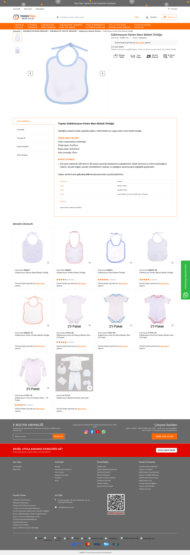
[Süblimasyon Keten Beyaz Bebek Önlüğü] (157, 247)
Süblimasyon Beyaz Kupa (148, 478)
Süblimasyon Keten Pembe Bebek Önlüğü (32, 335)
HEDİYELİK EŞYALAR (19, 26)
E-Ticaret (87, 552)
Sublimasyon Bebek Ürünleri (90, 31)
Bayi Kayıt (28, 9)
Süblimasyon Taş (145, 480)
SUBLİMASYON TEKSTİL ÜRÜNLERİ (63, 31)
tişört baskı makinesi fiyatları (71, 207)
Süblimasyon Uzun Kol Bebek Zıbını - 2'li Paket (31, 399)
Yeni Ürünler (59, 472)
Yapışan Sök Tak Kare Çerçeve (24, 505)
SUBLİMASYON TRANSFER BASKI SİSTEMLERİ (70, 26)
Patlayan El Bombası (21, 503)
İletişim (57, 467)
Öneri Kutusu (22, 155)
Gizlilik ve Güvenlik (104, 480)
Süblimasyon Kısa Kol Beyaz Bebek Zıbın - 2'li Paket (74, 336)
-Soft (81, 552)
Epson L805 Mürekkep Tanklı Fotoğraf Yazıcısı (30, 514)
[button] (30, 73)
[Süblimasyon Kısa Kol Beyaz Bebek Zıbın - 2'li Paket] (74, 310)
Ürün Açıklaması (23, 121)
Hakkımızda (101, 467)
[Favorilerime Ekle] (48, 262)
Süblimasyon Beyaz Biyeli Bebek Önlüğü (31, 272)
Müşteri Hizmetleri (62, 475)
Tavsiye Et (21, 138)
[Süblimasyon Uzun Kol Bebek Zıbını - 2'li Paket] (33, 373)
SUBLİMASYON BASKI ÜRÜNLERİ (48, 26)
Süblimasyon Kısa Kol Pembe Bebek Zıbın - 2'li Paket (157, 336)
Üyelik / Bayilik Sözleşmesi (107, 469)
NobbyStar (143, 38)
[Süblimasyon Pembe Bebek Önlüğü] (74, 247)
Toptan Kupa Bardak (146, 486)
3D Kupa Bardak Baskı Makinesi (25, 519)
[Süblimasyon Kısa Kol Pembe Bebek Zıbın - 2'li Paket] (157, 310)
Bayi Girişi (16, 469)
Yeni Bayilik (17, 467)
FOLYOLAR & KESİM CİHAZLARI (142, 26)
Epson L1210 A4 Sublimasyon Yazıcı (26, 517)
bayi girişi (140, 43)
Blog (56, 480)
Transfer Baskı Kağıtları (147, 483)
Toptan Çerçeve (145, 489)
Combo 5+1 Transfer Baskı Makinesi (26, 508)
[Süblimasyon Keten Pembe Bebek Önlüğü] (33, 310)
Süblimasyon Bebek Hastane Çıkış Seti (72, 398)
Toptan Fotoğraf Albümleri (149, 475)
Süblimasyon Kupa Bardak (149, 472)
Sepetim (58, 478)
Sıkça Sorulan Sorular (105, 486)
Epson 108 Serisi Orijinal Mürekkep (26, 528)
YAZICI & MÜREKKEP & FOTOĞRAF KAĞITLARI (95, 26)
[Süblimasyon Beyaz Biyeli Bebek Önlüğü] (33, 247)
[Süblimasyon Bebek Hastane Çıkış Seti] (74, 373)
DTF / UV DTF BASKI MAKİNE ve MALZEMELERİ (119, 26)
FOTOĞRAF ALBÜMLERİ (32, 26)
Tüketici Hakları (102, 483)
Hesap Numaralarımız (63, 469)
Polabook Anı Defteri (21, 525)
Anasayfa (16, 9)
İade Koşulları (22, 146)
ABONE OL (58, 436)
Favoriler (174, 9)
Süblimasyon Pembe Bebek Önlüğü (70, 272)
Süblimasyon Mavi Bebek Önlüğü (111, 272)
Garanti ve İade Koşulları (106, 478)
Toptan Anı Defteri (146, 469)
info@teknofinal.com (66, 507)
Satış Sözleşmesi (103, 475)
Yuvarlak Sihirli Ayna (20, 522)
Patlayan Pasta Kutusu (21, 500)
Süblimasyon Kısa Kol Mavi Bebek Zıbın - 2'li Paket (114, 336)
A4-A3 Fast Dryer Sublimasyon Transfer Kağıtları (31, 511)
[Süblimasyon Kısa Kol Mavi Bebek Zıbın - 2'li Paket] (116, 310)
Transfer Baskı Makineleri (148, 467)
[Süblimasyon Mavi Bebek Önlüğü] (116, 247)
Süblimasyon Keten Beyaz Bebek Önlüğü (156, 272)
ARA (137, 17)
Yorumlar (20, 129)
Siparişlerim (40, 9)
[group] (66, 73)
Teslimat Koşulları (103, 472)
